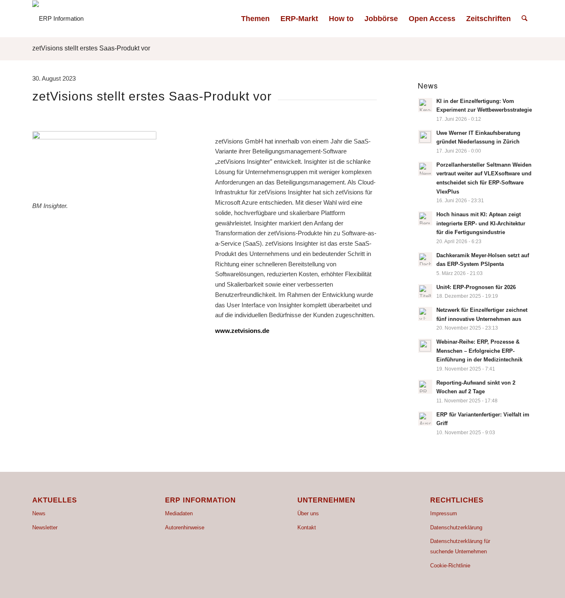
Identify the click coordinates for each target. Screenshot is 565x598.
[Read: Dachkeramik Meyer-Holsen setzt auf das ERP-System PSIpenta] (425, 259)
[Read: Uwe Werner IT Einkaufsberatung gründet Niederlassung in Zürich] (425, 136)
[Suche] (524, 18)
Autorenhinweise (184, 527)
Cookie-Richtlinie (450, 565)
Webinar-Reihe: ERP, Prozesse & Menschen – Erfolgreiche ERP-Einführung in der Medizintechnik (479, 351)
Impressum (443, 513)
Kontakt (306, 527)
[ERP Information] (58, 18)
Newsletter (44, 527)
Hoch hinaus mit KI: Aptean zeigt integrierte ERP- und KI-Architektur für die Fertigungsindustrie (480, 223)
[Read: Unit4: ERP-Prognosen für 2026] (425, 291)
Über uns (308, 513)
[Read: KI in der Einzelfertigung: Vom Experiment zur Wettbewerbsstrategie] (425, 105)
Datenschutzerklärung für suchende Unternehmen (460, 546)
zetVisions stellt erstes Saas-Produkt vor (91, 48)
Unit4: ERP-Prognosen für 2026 (476, 287)
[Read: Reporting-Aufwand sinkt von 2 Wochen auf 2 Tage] (425, 386)
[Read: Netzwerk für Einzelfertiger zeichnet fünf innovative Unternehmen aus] (425, 313)
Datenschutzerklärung (456, 527)
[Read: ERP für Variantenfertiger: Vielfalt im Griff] (425, 418)
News (38, 513)
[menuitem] (255, 18)
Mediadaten (179, 513)
